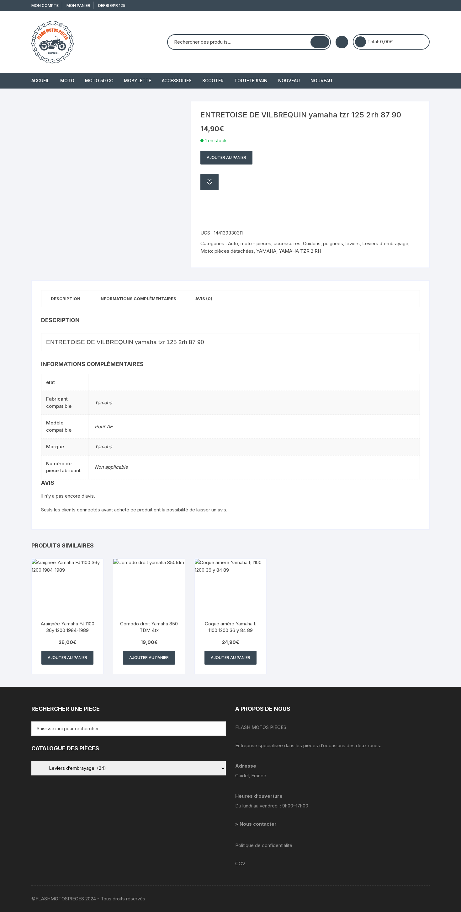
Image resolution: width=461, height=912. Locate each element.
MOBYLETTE (137, 80)
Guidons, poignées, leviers (331, 243)
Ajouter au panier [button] (67, 657)
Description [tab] (65, 298)
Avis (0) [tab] (203, 298)
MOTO (67, 80)
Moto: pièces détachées (227, 251)
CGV (240, 863)
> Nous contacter (256, 824)
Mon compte (45, 5)
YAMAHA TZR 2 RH (300, 251)
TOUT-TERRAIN (251, 80)
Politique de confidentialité (263, 845)
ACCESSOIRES (177, 80)
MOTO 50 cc (99, 80)
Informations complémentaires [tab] (137, 298)
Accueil (40, 80)
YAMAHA (266, 251)
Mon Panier (78, 5)
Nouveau (289, 80)
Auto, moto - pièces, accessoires (264, 243)
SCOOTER (213, 80)
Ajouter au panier (226, 157)
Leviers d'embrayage (385, 243)
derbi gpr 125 (111, 5)
